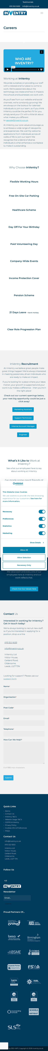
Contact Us (9, 814)
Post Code (8, 708)
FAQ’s (7, 831)
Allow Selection (24, 557)
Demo (7, 811)
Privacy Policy (10, 825)
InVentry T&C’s (11, 817)
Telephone (8, 729)
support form (10, 679)
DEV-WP (14, 1048)
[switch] (42, 519)
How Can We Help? (12, 740)
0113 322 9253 (11, 642)
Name (6, 686)
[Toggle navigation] (42, 13)
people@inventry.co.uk (17, 120)
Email (6, 718)
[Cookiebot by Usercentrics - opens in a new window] (13, 483)
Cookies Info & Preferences (16, 828)
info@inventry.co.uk (14, 648)
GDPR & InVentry (12, 822)
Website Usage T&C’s (13, 819)
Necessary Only (24, 565)
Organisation (9, 697)
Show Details (35, 543)
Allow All (24, 550)
